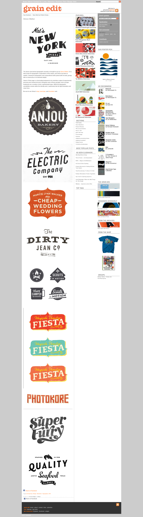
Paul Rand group (102, 278)
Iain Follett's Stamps (102, 208)
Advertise (51, 1)
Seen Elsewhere (80, 124)
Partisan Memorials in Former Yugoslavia (85, 173)
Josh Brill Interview (82, 92)
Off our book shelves (81, 128)
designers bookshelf (80, 140)
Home (25, 1)
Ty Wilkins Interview (83, 79)
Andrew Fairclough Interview (86, 27)
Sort (64, 1)
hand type (43, 91)
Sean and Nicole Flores (103, 216)
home (31, 507)
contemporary (29, 493)
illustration (52, 91)
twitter (111, 34)
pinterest (101, 35)
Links (45, 1)
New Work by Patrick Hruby (40, 15)
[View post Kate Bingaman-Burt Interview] (85, 38)
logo (38, 91)
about (36, 507)
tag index (35, 509)
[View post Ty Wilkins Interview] (85, 77)
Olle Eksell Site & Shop (81, 155)
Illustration (39, 493)
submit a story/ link (103, 42)
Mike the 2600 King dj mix (104, 197)
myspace (107, 34)
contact (41, 507)
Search (98, 2)
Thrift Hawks (79, 122)
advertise (49, 507)
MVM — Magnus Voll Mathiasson (83, 160)
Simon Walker (64, 71)
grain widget (102, 26)
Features (78, 136)
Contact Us (38, 1)
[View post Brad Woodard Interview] (85, 103)
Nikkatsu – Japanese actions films (84, 183)
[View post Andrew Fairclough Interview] (85, 26)
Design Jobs (71, 1)
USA (50, 493)
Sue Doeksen (27, 15)
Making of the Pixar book (104, 189)
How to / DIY (79, 130)
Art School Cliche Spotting (82, 163)
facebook (101, 34)
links (45, 507)
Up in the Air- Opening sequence (83, 176)
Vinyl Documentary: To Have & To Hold (85, 170)
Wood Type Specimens (103, 228)
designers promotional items (82, 138)
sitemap (29, 509)
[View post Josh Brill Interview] (85, 90)
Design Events (79, 142)
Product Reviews (80, 126)
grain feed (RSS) (103, 24)
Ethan (39, 496)
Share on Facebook (31, 491)
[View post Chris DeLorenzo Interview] (85, 52)
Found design (79, 134)
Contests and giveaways (82, 144)
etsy (115, 34)
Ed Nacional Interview (83, 117)
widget (47, 511)
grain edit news (79, 132)
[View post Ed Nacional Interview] (85, 115)
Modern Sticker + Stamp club (105, 276)
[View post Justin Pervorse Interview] (85, 64)
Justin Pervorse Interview (85, 66)
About (30, 1)
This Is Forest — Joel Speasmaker (84, 157)
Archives (59, 1)
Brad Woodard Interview (84, 105)
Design (34, 493)
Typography (45, 493)
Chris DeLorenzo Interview (85, 54)
